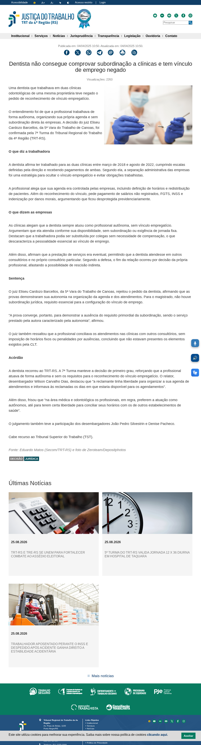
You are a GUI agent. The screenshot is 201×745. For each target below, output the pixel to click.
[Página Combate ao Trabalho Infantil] (70, 691)
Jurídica (31, 458)
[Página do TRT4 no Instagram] (190, 16)
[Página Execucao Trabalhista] (84, 707)
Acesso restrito (83, 2)
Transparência (110, 36)
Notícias (60, 36)
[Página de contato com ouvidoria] (169, 16)
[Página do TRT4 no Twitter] (176, 16)
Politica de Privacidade (98, 743)
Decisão (16, 458)
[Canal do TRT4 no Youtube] (155, 16)
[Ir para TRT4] (41, 19)
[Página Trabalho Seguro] (39, 691)
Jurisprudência (82, 36)
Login (103, 2)
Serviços (42, 36)
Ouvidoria (154, 36)
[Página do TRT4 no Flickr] (162, 16)
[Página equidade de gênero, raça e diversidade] (135, 691)
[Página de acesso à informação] (35, 2)
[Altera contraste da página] (68, 2)
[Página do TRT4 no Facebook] (183, 16)
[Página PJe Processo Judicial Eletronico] (163, 691)
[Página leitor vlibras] (61, 2)
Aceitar (188, 735)
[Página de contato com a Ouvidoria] (166, 721)
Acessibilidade (19, 2)
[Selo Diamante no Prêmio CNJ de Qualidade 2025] (84, 19)
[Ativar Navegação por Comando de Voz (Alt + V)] (195, 343)
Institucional (21, 36)
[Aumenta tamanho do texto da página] (43, 2)
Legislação (133, 36)
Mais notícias (103, 676)
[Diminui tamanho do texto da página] (52, 2)
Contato (172, 36)
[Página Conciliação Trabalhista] (118, 707)
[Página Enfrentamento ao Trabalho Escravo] (103, 691)
